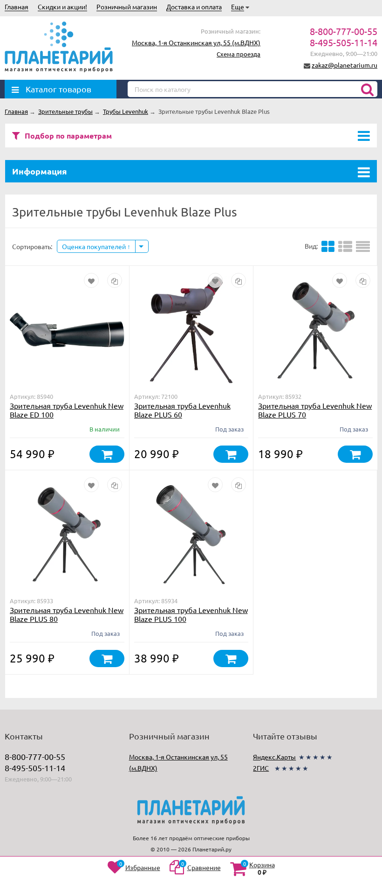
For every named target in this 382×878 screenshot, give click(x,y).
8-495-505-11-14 (343, 42)
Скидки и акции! (62, 6)
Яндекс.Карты (274, 757)
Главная (16, 6)
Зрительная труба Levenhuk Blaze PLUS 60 (182, 410)
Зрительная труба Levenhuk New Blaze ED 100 (66, 410)
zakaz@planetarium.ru (344, 65)
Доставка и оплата (194, 6)
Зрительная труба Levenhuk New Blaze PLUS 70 (315, 410)
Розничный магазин (126, 6)
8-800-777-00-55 (343, 31)
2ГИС (261, 768)
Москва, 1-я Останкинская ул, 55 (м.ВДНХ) (196, 42)
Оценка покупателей (94, 246)
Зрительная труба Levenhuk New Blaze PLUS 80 (66, 614)
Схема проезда (238, 54)
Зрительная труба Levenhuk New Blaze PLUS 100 (191, 614)
